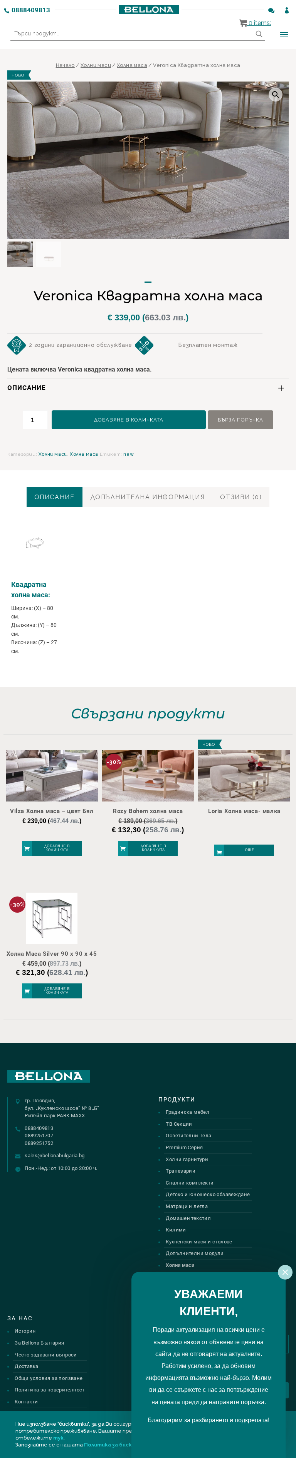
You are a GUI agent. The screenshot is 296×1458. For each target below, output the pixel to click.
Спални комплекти (190, 1183)
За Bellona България (39, 1343)
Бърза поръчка (240, 420)
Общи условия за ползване (48, 1378)
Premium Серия (184, 1147)
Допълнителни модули (195, 1253)
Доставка (26, 1366)
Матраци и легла (187, 1206)
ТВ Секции (179, 1124)
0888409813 (31, 10)
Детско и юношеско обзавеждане (208, 1194)
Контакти (26, 1402)
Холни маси (96, 65)
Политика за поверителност (50, 1390)
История (25, 1331)
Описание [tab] (54, 497)
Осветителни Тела (188, 1135)
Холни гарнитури (187, 1159)
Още (249, 850)
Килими (176, 1230)
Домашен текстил (188, 1218)
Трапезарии (180, 1171)
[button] (276, 95)
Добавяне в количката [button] (57, 848)
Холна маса (132, 65)
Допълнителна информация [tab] (147, 497)
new (128, 454)
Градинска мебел (187, 1112)
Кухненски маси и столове (199, 1242)
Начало (65, 65)
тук (58, 1438)
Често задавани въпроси (46, 1355)
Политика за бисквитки (116, 1445)
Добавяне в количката (128, 420)
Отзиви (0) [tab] (241, 497)
